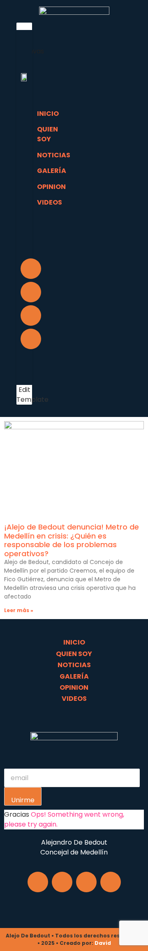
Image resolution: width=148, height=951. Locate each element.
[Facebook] (31, 268)
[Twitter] (31, 315)
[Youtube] (31, 339)
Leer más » (18, 610)
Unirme (23, 800)
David (103, 942)
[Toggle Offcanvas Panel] (24, 14)
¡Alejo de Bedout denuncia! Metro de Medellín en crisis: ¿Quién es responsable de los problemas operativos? (71, 540)
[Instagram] (31, 292)
